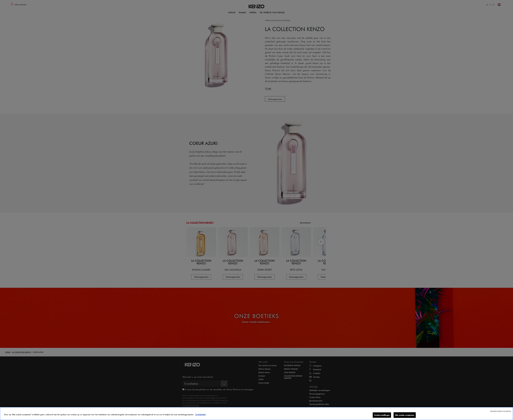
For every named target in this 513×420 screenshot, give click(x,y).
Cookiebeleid (200, 414)
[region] (256, 413)
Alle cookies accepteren (404, 415)
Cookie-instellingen (382, 415)
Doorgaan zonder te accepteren (500, 411)
